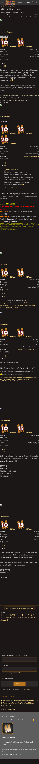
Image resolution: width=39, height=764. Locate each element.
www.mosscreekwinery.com (28, 349)
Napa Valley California (30, 347)
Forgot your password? (11, 673)
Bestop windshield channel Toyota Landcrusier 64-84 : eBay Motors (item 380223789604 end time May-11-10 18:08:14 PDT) (19, 305)
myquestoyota (7, 12)
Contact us (6, 720)
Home (29, 720)
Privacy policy (16, 720)
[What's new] (33, 2)
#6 (5, 548)
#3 (5, 296)
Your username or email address (14, 655)
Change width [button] (10, 716)
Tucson (36, 539)
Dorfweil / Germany (31, 154)
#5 (5, 452)
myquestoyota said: (11, 169)
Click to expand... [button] (10, 187)
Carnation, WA (33, 287)
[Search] (37, 2)
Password (6, 665)
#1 (5, 66)
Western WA (34, 57)
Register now (25, 689)
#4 (5, 358)
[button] (3, 716)
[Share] (5, 63)
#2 (5, 165)
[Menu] (2, 2)
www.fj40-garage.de (31, 156)
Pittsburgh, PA (33, 443)
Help (23, 720)
